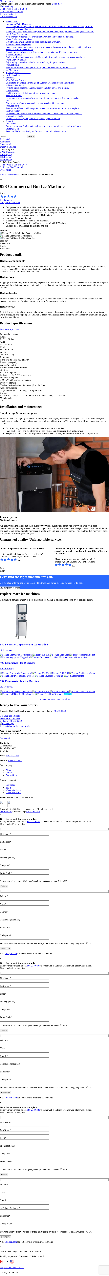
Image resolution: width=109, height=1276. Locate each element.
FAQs (8, 787)
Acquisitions (11, 775)
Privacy (29, 811)
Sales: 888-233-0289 (11, 167)
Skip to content (6, 1)
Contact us (10, 785)
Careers (9, 772)
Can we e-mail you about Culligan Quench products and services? (33, 881)
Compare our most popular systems (54, 699)
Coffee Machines (13, 75)
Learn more (57, 4)
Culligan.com (11, 953)
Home (3, 174)
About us (10, 770)
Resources (10, 77)
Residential (5, 139)
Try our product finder (10, 588)
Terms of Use (6, 811)
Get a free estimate (8, 14)
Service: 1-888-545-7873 (13, 164)
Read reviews (6, 200)
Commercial (5, 144)
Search (31, 136)
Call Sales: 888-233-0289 (11, 11)
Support (9, 121)
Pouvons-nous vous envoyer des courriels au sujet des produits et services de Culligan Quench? (46, 943)
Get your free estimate (10, 202)
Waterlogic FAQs (13, 790)
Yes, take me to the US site (12, 1267)
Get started (5, 738)
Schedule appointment (10, 718)
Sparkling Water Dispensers (18, 72)
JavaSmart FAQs (13, 792)
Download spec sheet (9, 329)
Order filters (5, 170)
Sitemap (36, 811)
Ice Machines (12, 70)
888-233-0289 (59, 711)
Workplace (5, 141)
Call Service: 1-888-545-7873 (13, 9)
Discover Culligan (8, 147)
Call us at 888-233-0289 (11, 721)
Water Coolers (12, 21)
